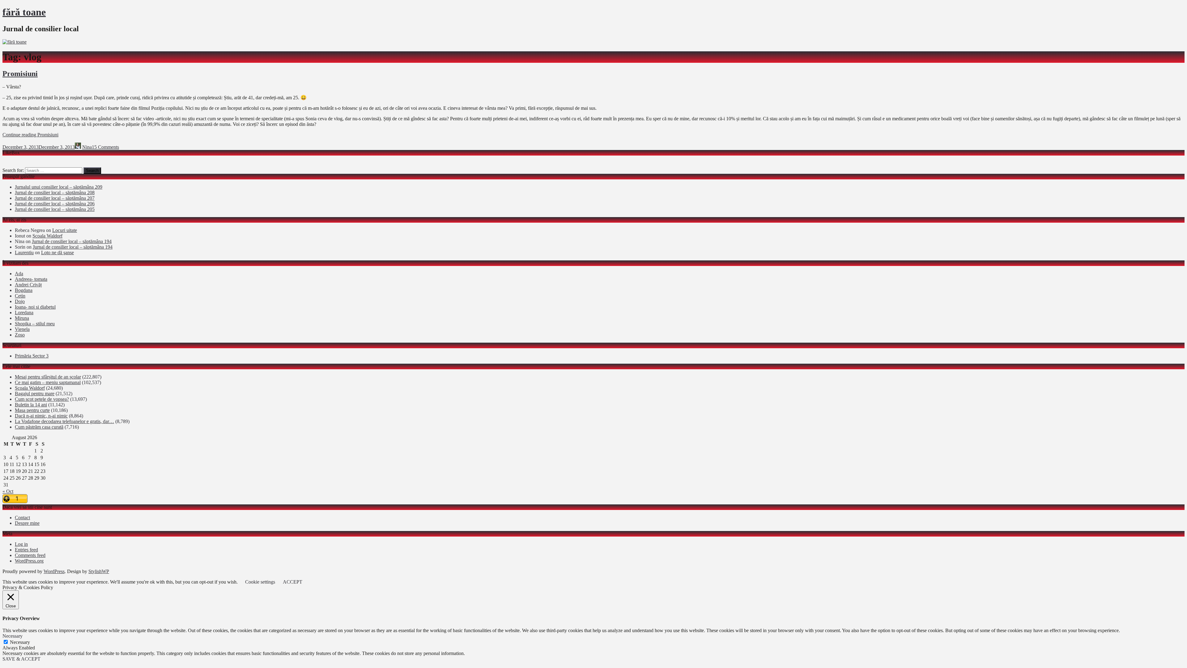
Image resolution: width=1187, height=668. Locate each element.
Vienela (22, 329)
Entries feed (26, 549)
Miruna (22, 318)
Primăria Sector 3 (32, 355)
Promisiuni (20, 74)
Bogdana (23, 290)
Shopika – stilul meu (35, 323)
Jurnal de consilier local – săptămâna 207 (55, 198)
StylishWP (98, 571)
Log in (21, 544)
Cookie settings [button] (260, 581)
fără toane (24, 12)
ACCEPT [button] (292, 581)
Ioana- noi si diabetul (35, 307)
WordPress (54, 571)
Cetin (20, 295)
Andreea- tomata (31, 279)
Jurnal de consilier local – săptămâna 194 (72, 241)
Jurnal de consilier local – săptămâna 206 (55, 203)
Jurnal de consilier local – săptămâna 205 (55, 209)
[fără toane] (14, 42)
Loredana (24, 312)
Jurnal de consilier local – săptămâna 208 (55, 192)
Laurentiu (24, 252)
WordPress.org (29, 560)
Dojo (20, 301)
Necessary (20, 642)
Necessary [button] (12, 636)
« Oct (7, 491)
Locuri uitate (64, 230)
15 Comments (105, 147)
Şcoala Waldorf (47, 235)
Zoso (20, 334)
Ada (19, 273)
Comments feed (30, 555)
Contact (22, 517)
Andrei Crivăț (28, 284)
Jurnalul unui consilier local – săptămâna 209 (58, 187)
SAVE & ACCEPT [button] (21, 659)
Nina (87, 147)
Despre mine (27, 523)
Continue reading (30, 134)
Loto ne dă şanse (57, 252)
